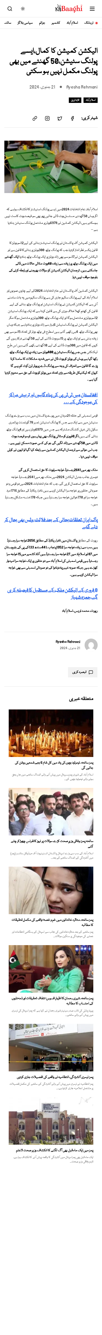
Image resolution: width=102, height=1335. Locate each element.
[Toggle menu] (92, 8)
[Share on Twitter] (59, 118)
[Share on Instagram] (47, 118)
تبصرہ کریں (79, 672)
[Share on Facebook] (72, 118)
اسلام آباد (72, 23)
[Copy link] (34, 118)
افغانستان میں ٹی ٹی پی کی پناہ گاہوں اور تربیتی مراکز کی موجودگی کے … (53, 399)
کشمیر (56, 23)
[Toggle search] (9, 8)
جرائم (42, 23)
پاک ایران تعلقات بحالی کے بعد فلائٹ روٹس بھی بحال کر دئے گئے (51, 523)
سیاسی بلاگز (25, 23)
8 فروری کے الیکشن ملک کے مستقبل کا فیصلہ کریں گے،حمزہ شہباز (52, 594)
